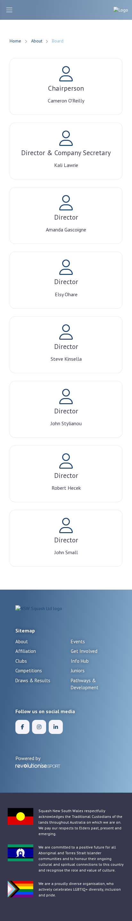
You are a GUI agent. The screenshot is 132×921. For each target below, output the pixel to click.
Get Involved (84, 651)
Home (15, 41)
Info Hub (80, 661)
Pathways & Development (84, 684)
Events (78, 641)
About (36, 41)
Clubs (21, 661)
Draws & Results (32, 680)
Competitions (28, 671)
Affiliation (25, 651)
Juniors (78, 671)
